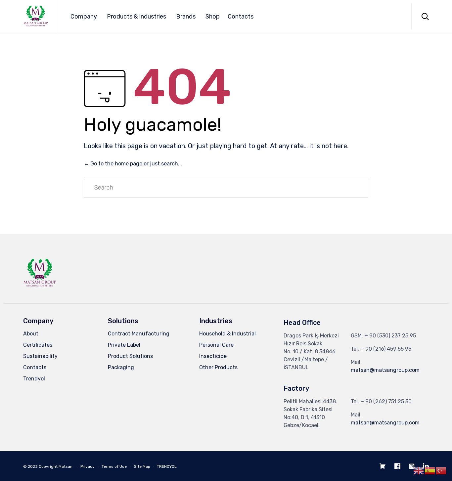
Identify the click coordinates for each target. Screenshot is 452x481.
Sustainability (40, 356)
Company (83, 16)
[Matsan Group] (35, 16)
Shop (212, 16)
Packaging (121, 367)
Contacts (240, 16)
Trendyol (34, 378)
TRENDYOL (167, 466)
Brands (186, 16)
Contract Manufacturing (138, 333)
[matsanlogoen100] (39, 288)
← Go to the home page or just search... (133, 163)
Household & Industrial (227, 333)
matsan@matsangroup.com (385, 370)
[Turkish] (441, 470)
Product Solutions (130, 356)
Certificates (37, 345)
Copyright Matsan (55, 466)
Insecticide (213, 356)
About (30, 333)
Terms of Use (114, 466)
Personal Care (216, 345)
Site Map (142, 466)
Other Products (218, 367)
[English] (419, 470)
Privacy (87, 466)
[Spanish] (430, 470)
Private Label (124, 345)
